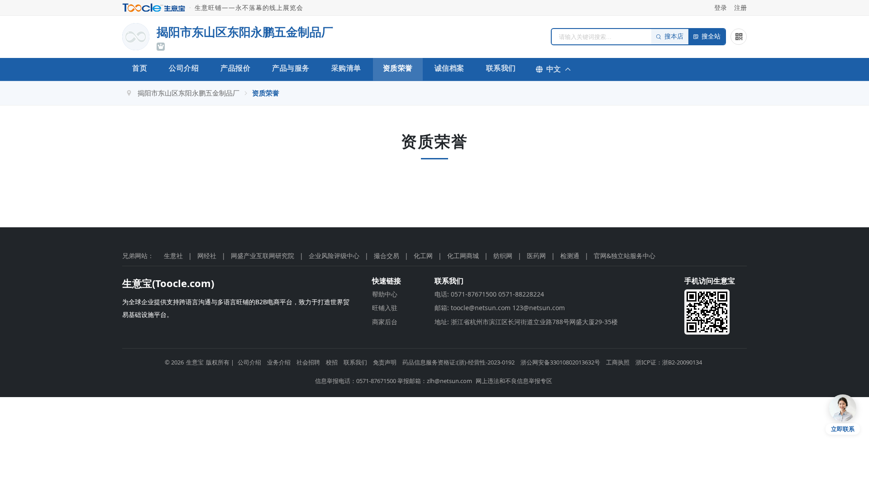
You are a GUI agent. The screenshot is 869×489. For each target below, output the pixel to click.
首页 (139, 68)
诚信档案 (449, 68)
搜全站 (711, 36)
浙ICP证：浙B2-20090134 (668, 362)
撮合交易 (386, 255)
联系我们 (501, 68)
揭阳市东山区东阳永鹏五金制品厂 (188, 92)
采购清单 (346, 68)
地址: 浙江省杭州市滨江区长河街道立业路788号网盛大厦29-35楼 (526, 321)
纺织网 (502, 255)
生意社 (173, 255)
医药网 (536, 255)
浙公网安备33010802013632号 (560, 362)
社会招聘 (308, 362)
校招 (332, 362)
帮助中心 (384, 294)
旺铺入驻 (384, 307)
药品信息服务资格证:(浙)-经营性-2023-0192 (458, 362)
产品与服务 (291, 68)
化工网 (423, 255)
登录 (720, 7)
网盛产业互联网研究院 (262, 255)
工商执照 (618, 362)
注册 (740, 7)
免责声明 (384, 362)
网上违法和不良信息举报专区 (514, 381)
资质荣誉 (398, 68)
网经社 (206, 255)
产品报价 (235, 68)
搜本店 (673, 36)
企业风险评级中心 (334, 255)
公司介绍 (184, 68)
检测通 (569, 255)
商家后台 (384, 321)
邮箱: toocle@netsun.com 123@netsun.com (499, 307)
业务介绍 (279, 362)
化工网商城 (463, 255)
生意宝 (195, 362)
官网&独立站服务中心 (624, 255)
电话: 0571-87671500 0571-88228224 (489, 294)
